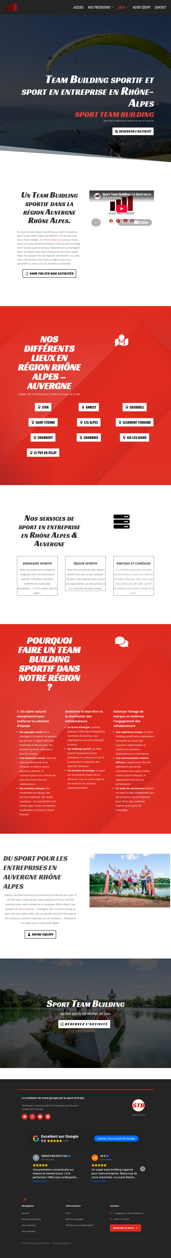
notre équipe (42, 934)
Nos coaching (29, 1225)
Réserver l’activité (135, 131)
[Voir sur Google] (36, 1157)
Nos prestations (99, 8)
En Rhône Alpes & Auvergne (55, 239)
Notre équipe (141, 8)
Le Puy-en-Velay (45, 452)
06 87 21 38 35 (121, 1219)
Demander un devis (123, 1228)
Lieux (121, 8)
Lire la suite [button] (40, 1181)
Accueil (78, 8)
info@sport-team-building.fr (128, 1213)
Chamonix (91, 437)
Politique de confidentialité (79, 1225)
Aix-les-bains (136, 437)
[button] (28, 1169)
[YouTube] (40, 1117)
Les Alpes (91, 422)
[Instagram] (32, 1117)
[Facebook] (25, 1117)
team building (26, 909)
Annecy (91, 407)
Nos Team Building (31, 1219)
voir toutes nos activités (51, 273)
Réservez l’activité (86, 1024)
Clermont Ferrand (137, 422)
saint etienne (45, 422)
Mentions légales (74, 1219)
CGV (68, 1213)
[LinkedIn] (48, 1117)
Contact (160, 8)
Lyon (45, 407)
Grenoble (137, 407)
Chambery (45, 437)
